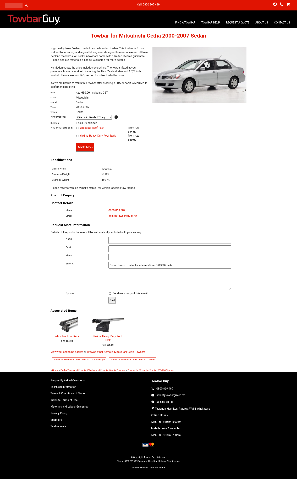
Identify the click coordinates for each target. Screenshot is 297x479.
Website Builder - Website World (148, 467)
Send (112, 300)
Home (55, 370)
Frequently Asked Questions (68, 380)
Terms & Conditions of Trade (68, 393)
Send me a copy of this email (129, 293)
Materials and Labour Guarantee (70, 406)
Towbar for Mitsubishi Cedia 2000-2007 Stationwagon (79, 359)
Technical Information (63, 387)
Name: (69, 239)
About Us (261, 22)
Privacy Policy (59, 413)
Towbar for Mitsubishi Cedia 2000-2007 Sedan (132, 359)
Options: (70, 293)
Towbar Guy (150, 457)
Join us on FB (164, 401)
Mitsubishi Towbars (87, 370)
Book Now (85, 147)
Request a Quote (237, 22)
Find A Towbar (185, 22)
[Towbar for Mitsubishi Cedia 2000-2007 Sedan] (199, 102)
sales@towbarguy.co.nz (122, 215)
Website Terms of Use (64, 400)
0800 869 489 (116, 210)
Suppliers (56, 419)
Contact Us (282, 22)
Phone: (69, 210)
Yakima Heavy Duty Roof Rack (98, 135)
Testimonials (58, 426)
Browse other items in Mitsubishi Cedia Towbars (116, 352)
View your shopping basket (67, 352)
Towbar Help (210, 22)
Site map (161, 457)
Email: (69, 216)
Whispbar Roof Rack (92, 127)
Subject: (70, 263)
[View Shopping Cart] (288, 4)
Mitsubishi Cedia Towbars (112, 370)
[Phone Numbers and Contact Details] (281, 4)
